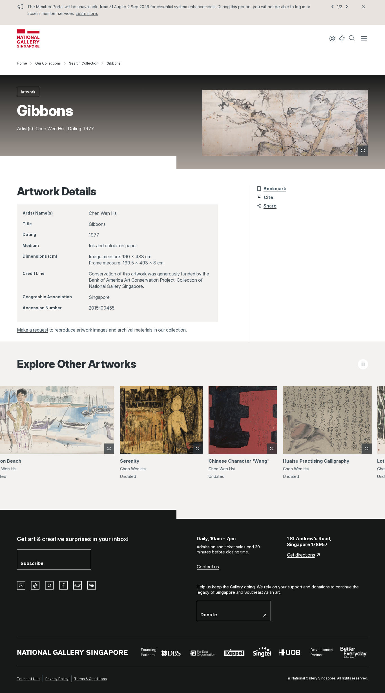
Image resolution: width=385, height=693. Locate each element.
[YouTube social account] (21, 585)
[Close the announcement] (363, 6)
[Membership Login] (332, 38)
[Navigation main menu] (364, 38)
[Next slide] (346, 6)
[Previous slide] (332, 6)
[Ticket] (342, 38)
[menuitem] (28, 678)
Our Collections (48, 63)
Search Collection (83, 63)
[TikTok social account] (35, 585)
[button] (352, 38)
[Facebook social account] (63, 585)
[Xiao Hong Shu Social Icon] (77, 585)
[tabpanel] (192, 436)
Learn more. (87, 13)
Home (22, 63)
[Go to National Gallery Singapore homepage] (72, 652)
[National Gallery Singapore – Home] (28, 38)
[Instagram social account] (49, 585)
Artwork (28, 91)
